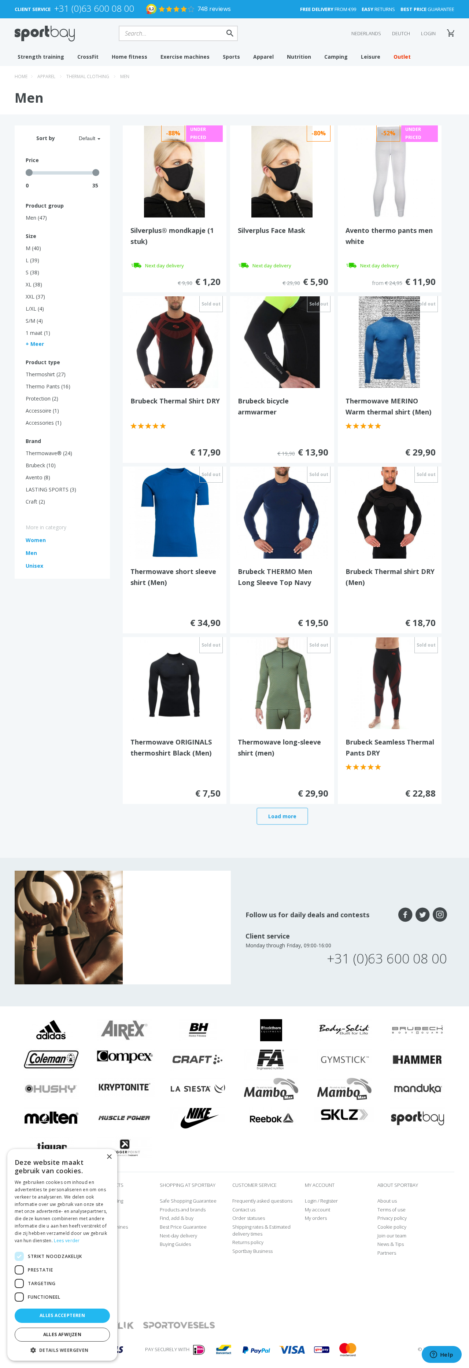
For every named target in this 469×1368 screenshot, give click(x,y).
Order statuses (248, 1218)
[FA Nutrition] (271, 1059)
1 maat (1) (38, 332)
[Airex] (124, 1029)
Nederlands (366, 33)
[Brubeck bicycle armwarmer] (282, 341)
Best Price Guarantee (183, 1226)
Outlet (402, 56)
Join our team (391, 1235)
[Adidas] (51, 1029)
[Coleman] (51, 1059)
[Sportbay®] (417, 1117)
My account (317, 1209)
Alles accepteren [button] (62, 1315)
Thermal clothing (87, 76)
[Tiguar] (51, 1147)
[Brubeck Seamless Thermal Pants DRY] (389, 682)
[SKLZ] (344, 1114)
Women (36, 540)
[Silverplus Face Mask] (282, 171)
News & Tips (390, 1244)
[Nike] (197, 1117)
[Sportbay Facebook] (405, 914)
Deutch (401, 33)
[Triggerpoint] (124, 1147)
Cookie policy (391, 1226)
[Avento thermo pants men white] (389, 171)
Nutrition (299, 56)
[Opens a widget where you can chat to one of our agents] (441, 1355)
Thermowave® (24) (49, 453)
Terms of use (391, 1209)
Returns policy (247, 1242)
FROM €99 (328, 9)
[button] (62, 1349)
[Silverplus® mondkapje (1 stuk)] (174, 171)
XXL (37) (35, 296)
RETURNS (378, 9)
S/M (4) (34, 320)
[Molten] (51, 1117)
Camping (336, 56)
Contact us (243, 1209)
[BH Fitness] (198, 1029)
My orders (316, 1218)
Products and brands (183, 1209)
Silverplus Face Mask (271, 230)
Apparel (263, 56)
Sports (231, 56)
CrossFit (88, 56)
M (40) (33, 248)
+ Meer (35, 343)
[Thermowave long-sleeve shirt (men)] (282, 682)
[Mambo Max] (271, 1088)
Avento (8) (38, 477)
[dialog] (62, 1255)
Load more (282, 816)
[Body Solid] (344, 1029)
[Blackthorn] (271, 1029)
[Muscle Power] (124, 1117)
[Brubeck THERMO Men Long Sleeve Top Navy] (282, 512)
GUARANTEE (427, 9)
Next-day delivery (178, 1235)
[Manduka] (417, 1088)
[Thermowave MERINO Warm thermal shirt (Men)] (389, 341)
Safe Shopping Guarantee (188, 1200)
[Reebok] (271, 1117)
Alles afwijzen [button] (62, 1334)
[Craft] (197, 1059)
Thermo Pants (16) (48, 386)
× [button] (109, 1157)
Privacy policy (392, 1218)
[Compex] (125, 1056)
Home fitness (129, 56)
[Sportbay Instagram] (440, 914)
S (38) (32, 272)
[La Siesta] (197, 1088)
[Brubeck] (417, 1029)
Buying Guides (175, 1244)
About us (387, 1200)
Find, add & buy (176, 1218)
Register (329, 1200)
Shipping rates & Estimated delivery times (261, 1230)
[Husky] (51, 1088)
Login (428, 33)
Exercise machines (185, 56)
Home (21, 76)
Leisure (370, 56)
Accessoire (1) (42, 410)
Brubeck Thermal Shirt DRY (175, 400)
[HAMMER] (417, 1059)
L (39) (32, 260)
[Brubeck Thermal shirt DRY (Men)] (389, 512)
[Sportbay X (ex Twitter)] (423, 914)
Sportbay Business (252, 1251)
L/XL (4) (35, 308)
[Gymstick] (344, 1059)
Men (124, 76)
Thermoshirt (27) (46, 374)
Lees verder (67, 1240)
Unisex (34, 565)
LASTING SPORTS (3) (51, 489)
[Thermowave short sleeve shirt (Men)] (174, 512)
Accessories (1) (44, 422)
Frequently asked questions (262, 1200)
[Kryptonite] (125, 1086)
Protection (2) (42, 398)
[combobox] (80, 138)
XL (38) (34, 284)
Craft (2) (35, 501)
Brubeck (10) (41, 465)
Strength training (41, 56)
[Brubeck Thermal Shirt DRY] (174, 341)
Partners (386, 1253)
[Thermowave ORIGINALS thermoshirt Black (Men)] (174, 682)
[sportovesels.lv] (179, 1325)
